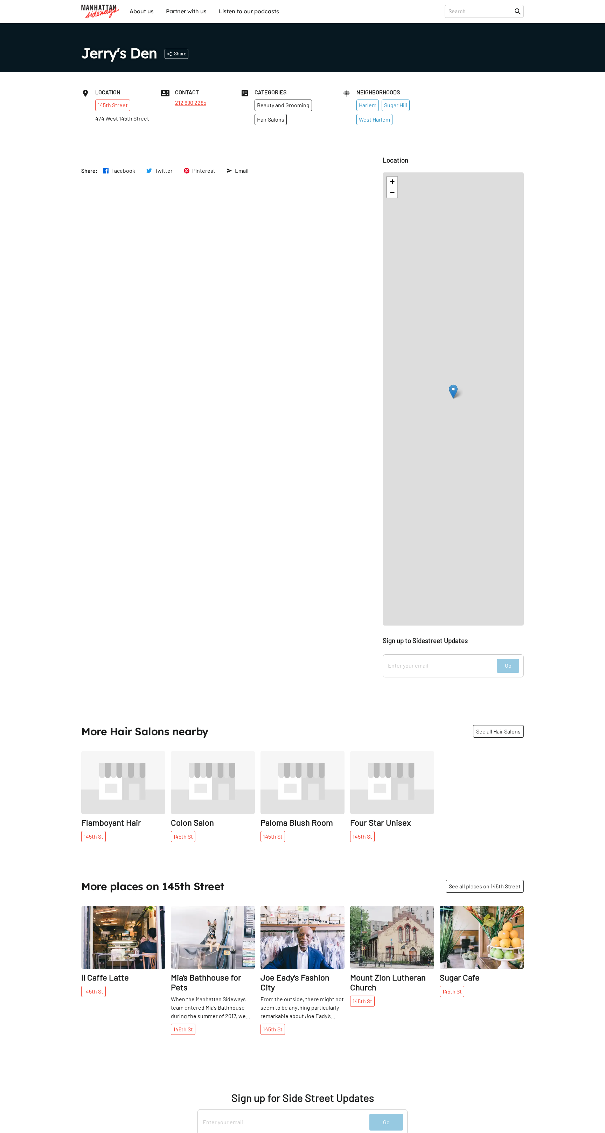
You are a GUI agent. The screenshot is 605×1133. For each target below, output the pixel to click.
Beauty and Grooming (283, 105)
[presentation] (480, 11)
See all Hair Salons (498, 731)
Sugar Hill (395, 105)
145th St (93, 836)
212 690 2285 (190, 103)
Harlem (367, 105)
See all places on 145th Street (485, 886)
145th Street (113, 105)
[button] (453, 391)
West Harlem (374, 119)
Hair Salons (270, 119)
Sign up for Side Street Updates (302, 1098)
